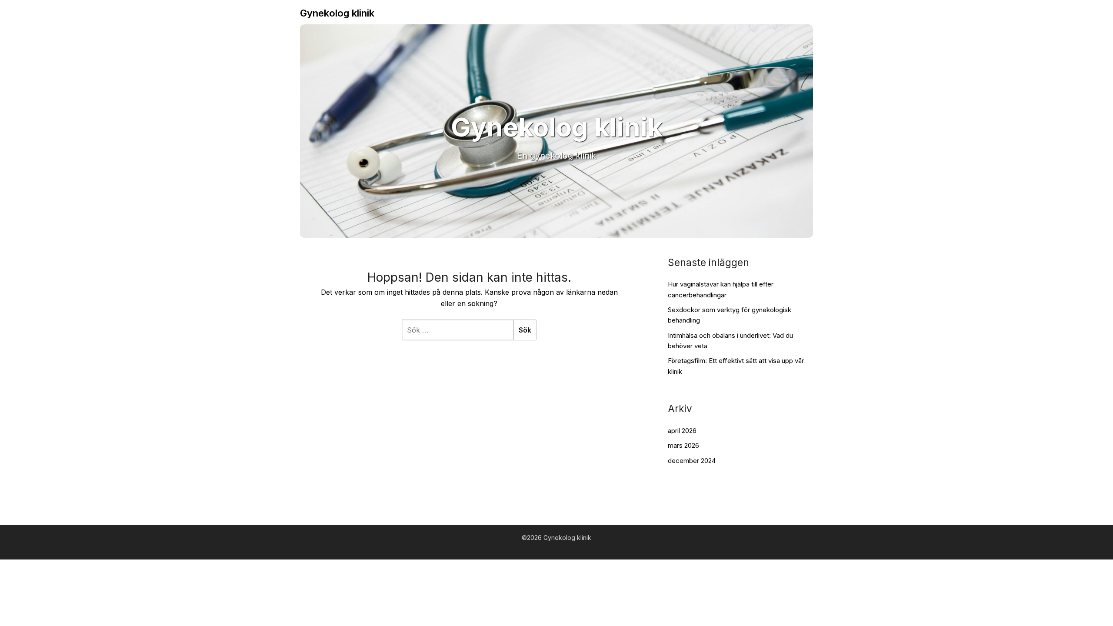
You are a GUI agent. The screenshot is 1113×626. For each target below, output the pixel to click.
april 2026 (682, 430)
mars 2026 (683, 445)
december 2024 (692, 460)
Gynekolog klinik (337, 13)
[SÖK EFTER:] (457, 330)
